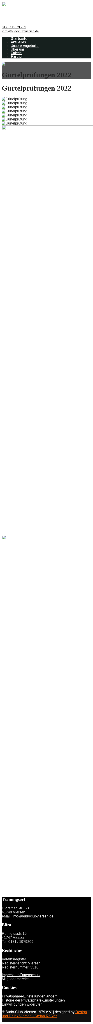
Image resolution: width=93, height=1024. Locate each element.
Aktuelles (18, 42)
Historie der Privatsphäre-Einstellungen (33, 1000)
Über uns (18, 49)
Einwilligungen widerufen (22, 1004)
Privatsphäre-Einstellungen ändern (30, 996)
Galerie (16, 53)
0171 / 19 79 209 (14, 27)
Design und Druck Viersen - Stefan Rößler (44, 1014)
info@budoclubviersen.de (20, 31)
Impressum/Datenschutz (21, 975)
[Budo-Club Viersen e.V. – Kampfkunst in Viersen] (13, 23)
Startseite (19, 38)
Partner (17, 56)
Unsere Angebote (25, 46)
